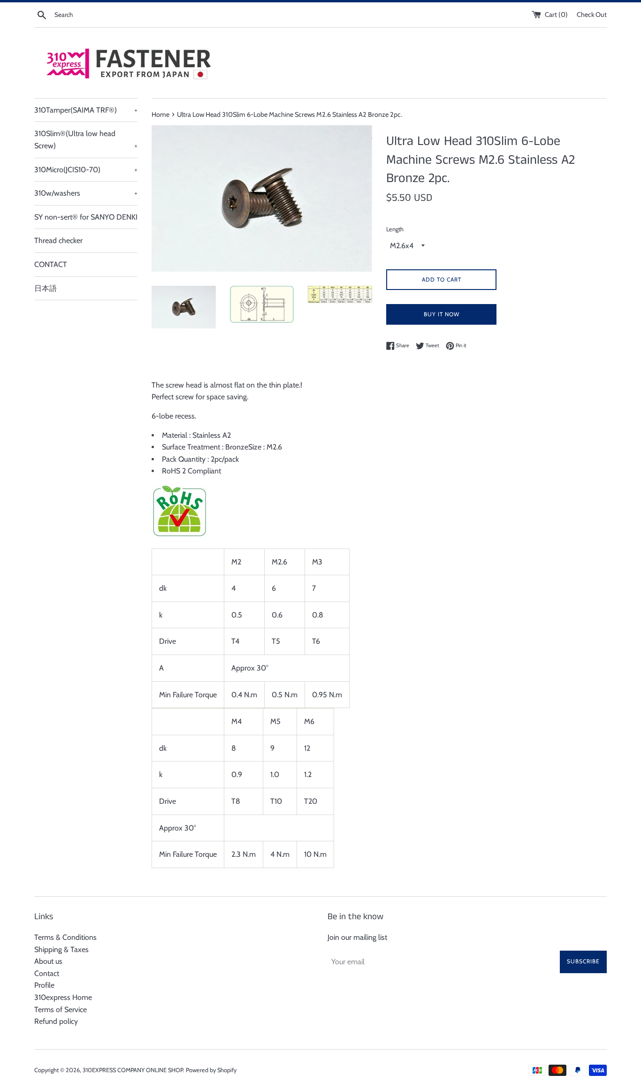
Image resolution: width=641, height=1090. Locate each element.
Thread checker (58, 240)
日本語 (45, 288)
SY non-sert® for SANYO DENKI (85, 217)
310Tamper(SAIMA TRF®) (85, 110)
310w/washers (85, 193)
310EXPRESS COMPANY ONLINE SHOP (133, 1070)
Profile (44, 985)
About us (48, 961)
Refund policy (56, 1021)
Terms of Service (60, 1009)
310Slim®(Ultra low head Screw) (85, 139)
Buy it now (441, 314)
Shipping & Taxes (61, 949)
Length (395, 229)
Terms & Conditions (65, 937)
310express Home (63, 997)
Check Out (592, 14)
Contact (46, 973)
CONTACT (50, 264)
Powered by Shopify (211, 1070)
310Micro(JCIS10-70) (85, 169)
